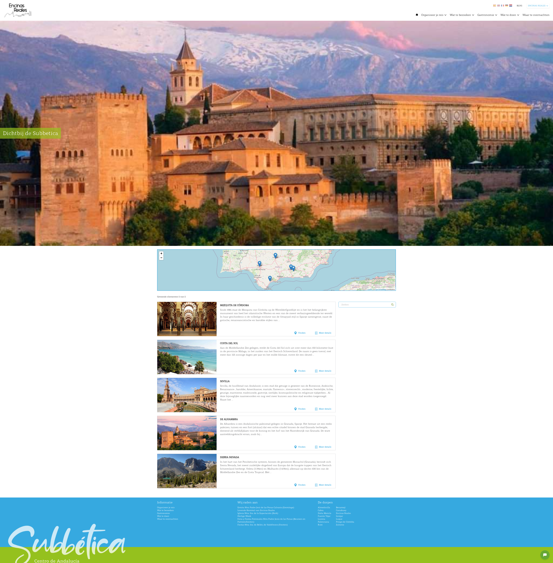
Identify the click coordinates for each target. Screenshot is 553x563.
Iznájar (339, 516)
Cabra (320, 510)
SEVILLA (225, 381)
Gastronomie (485, 15)
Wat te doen (508, 15)
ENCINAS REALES (537, 5)
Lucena (321, 519)
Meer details (325, 333)
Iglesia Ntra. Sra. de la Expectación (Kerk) (257, 513)
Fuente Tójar (324, 516)
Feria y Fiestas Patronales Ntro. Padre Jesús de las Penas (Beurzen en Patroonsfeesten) (271, 520)
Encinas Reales (343, 513)
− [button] (161, 258)
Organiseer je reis (432, 15)
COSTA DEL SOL (229, 343)
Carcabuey (341, 510)
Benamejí (340, 507)
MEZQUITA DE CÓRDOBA (234, 305)
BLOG (519, 5)
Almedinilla (324, 507)
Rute (320, 525)
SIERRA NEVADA (229, 457)
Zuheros (340, 525)
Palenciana (323, 522)
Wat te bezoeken (460, 15)
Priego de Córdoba (345, 522)
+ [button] (161, 253)
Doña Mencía (324, 513)
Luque (339, 519)
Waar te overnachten (536, 15)
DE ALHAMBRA (229, 419)
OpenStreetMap (380, 289)
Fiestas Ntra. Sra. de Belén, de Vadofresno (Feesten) (262, 525)
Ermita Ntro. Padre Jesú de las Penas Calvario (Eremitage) (265, 507)
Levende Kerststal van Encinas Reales (256, 510)
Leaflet (369, 289)
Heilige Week (244, 516)
